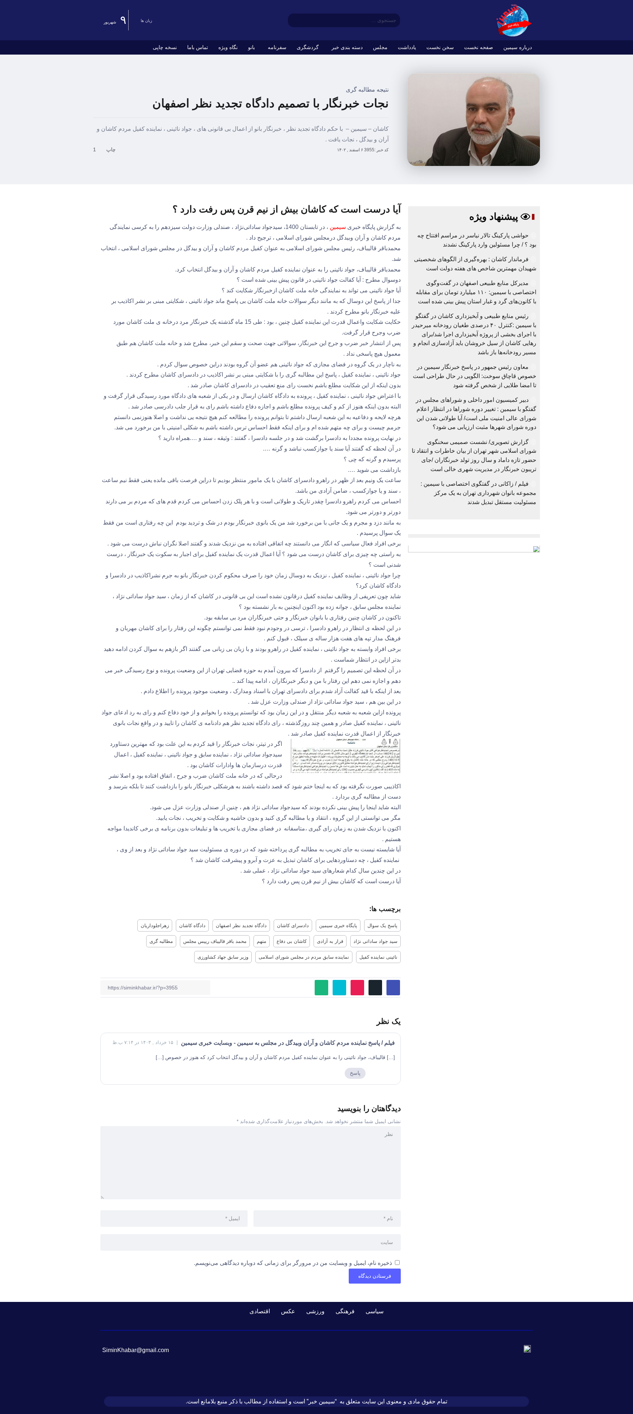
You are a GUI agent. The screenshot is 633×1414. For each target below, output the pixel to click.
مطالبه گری (161, 941)
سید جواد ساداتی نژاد (375, 941)
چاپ (111, 149)
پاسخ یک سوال (382, 925)
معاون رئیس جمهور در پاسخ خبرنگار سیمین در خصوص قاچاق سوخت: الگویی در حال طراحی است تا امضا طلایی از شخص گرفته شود (474, 376)
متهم (261, 941)
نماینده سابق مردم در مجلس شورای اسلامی (304, 957)
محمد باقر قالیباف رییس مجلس (215, 941)
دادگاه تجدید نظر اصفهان (241, 925)
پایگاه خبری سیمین (338, 925)
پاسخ (355, 1073)
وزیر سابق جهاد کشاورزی (222, 957)
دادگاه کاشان (192, 925)
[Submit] (293, 20)
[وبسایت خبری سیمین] (514, 19)
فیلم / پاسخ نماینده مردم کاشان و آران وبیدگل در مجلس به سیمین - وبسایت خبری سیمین (288, 1043)
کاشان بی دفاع (292, 941)
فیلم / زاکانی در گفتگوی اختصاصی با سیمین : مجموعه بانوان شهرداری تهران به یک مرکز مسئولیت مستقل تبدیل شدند (478, 493)
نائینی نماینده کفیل (378, 957)
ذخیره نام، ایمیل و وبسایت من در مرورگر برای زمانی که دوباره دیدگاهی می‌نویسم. (293, 1263)
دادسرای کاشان (293, 925)
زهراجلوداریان (155, 925)
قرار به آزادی (330, 941)
